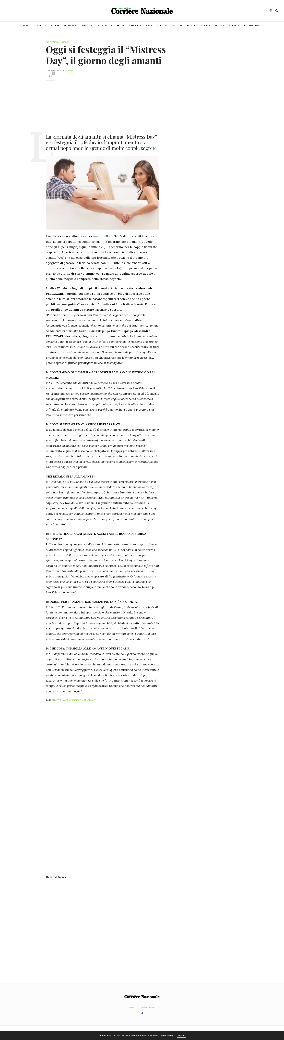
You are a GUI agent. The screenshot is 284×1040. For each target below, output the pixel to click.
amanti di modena (61, 700)
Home (26, 25)
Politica (87, 25)
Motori (177, 25)
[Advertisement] (102, 107)
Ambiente (135, 25)
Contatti (133, 1007)
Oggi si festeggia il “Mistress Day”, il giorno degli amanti (106, 54)
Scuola (219, 25)
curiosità (77, 700)
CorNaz (69, 70)
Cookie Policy (166, 1035)
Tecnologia (251, 25)
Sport (120, 25)
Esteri (55, 25)
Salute (191, 25)
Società (234, 25)
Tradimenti (90, 700)
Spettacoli (104, 25)
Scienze (205, 25)
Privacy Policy (148, 1007)
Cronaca (40, 25)
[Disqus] (109, 747)
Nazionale (52, 41)
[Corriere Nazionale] (142, 10)
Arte (149, 25)
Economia (70, 25)
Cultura (162, 25)
